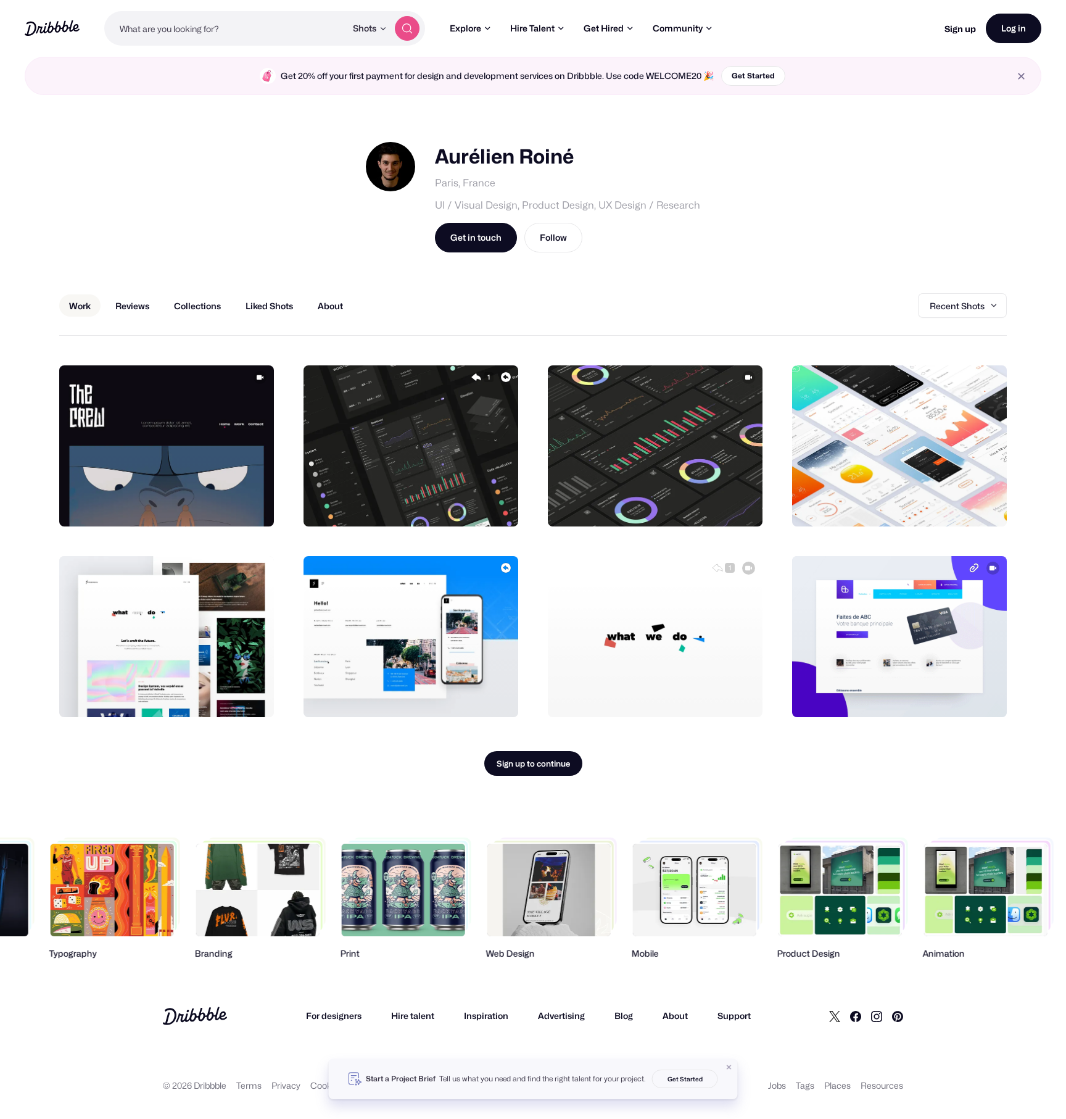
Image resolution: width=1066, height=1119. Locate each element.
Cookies (326, 1085)
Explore (465, 28)
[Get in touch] (201, 503)
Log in (1013, 28)
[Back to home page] (52, 28)
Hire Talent (532, 28)
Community (678, 28)
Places (837, 1085)
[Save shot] (226, 503)
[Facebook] (855, 1015)
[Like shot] (251, 503)
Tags (805, 1085)
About (675, 1015)
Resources (882, 1085)
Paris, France (465, 183)
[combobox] (225, 28)
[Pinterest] (897, 1015)
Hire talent (412, 1015)
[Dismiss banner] (729, 1067)
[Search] (407, 28)
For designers (334, 1015)
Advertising (561, 1015)
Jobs (777, 1085)
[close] (1021, 76)
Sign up (960, 28)
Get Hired (604, 28)
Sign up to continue (533, 763)
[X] (834, 1015)
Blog (623, 1015)
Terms (249, 1085)
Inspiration (486, 1015)
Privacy (285, 1085)
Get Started (753, 75)
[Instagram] (876, 1015)
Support (734, 1015)
